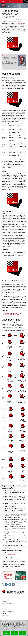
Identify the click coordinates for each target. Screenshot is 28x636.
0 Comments (23, 19)
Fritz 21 (4, 55)
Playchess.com (21, 23)
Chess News (11, 6)
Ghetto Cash (19, 280)
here (3, 282)
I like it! (19, 19)
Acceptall (22, 632)
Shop (3, 1)
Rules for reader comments (7, 603)
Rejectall (14, 632)
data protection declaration (21, 629)
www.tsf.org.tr (11, 554)
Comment (4, 613)
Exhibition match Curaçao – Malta (13, 313)
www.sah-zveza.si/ (13, 552)
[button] (10, 1)
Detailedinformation (6, 632)
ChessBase (10, 590)
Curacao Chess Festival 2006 (12, 314)
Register (13, 611)
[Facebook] (6, 584)
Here (9, 626)
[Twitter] (10, 584)
